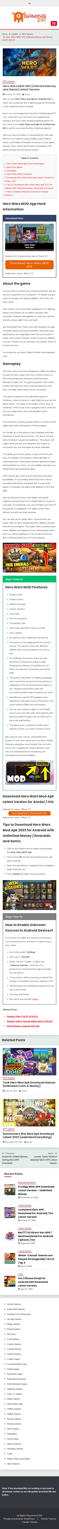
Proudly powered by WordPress (19, 1518)
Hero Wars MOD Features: (18, 174)
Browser (11, 1334)
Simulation (12, 1433)
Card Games (13, 1339)
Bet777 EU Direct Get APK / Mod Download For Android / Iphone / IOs (35, 1236)
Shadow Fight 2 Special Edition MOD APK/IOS (30, 1021)
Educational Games (27, 1182)
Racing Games (14, 1423)
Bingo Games (13, 1324)
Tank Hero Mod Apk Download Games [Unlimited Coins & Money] (29, 1084)
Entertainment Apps (17, 1384)
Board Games (13, 1329)
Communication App (17, 1364)
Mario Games (13, 1398)
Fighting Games (14, 1389)
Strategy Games (15, 1448)
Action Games (14, 1304)
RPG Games (9, 81)
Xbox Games (13, 1463)
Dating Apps (13, 1369)
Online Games (14, 1413)
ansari (27, 94)
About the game (13, 167)
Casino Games (24, 1205)
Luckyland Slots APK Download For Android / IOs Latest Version (35, 1213)
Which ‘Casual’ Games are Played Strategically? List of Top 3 (36, 1259)
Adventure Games (16, 1309)
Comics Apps (13, 1359)
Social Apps (13, 1438)
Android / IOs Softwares (19, 1314)
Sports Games (14, 1443)
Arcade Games (14, 1319)
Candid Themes (29, 1522)
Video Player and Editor (18, 1458)
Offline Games (14, 1408)
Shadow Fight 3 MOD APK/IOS (22, 1016)
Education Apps (15, 1373)
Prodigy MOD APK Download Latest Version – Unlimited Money (36, 1190)
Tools (20, 1274)
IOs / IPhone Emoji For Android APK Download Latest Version (33, 1282)
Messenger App (15, 1403)
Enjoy (35, 999)
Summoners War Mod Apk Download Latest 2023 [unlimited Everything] (28, 1135)
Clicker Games (14, 1354)
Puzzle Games (14, 1418)
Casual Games (24, 1251)
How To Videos (14, 1394)
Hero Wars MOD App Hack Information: (24, 163)
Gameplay (10, 170)
